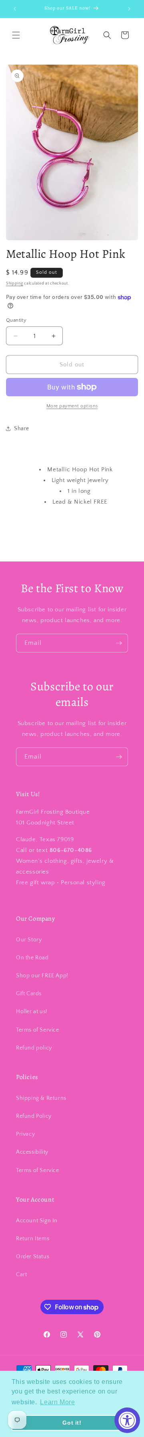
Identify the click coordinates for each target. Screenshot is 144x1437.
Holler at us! (32, 1011)
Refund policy (34, 1048)
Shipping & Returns (41, 1098)
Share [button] (21, 428)
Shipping (14, 283)
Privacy (25, 1134)
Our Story (29, 940)
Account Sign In (37, 1221)
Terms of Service (37, 1030)
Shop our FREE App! (42, 975)
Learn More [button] (57, 1402)
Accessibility (32, 1152)
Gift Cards (29, 993)
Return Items (32, 1238)
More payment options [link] (72, 406)
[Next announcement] (129, 9)
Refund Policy (34, 1116)
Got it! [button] (71, 1422)
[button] (16, 35)
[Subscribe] (119, 643)
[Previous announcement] (15, 9)
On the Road (32, 958)
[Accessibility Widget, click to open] (127, 1420)
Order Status (32, 1256)
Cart (21, 1274)
